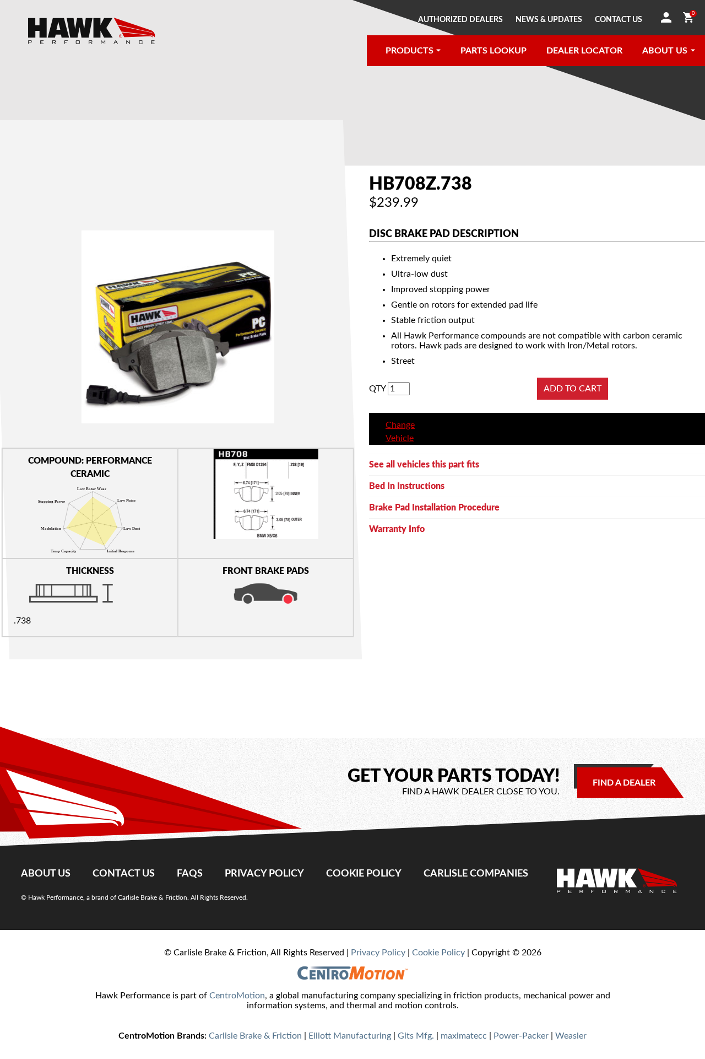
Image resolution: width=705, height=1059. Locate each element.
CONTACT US (618, 20)
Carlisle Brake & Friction (255, 1035)
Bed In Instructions (406, 486)
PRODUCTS (409, 50)
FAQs (190, 874)
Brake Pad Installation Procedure (434, 507)
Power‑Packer (521, 1035)
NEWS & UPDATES (549, 20)
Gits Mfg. (416, 1035)
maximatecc (464, 1035)
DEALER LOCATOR (584, 50)
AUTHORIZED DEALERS (460, 20)
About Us (45, 874)
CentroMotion (237, 995)
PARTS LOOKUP (493, 50)
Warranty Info (397, 529)
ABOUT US (664, 50)
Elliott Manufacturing (349, 1035)
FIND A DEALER (624, 782)
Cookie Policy (364, 874)
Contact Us (124, 874)
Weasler (571, 1035)
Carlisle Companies (476, 874)
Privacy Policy (264, 874)
